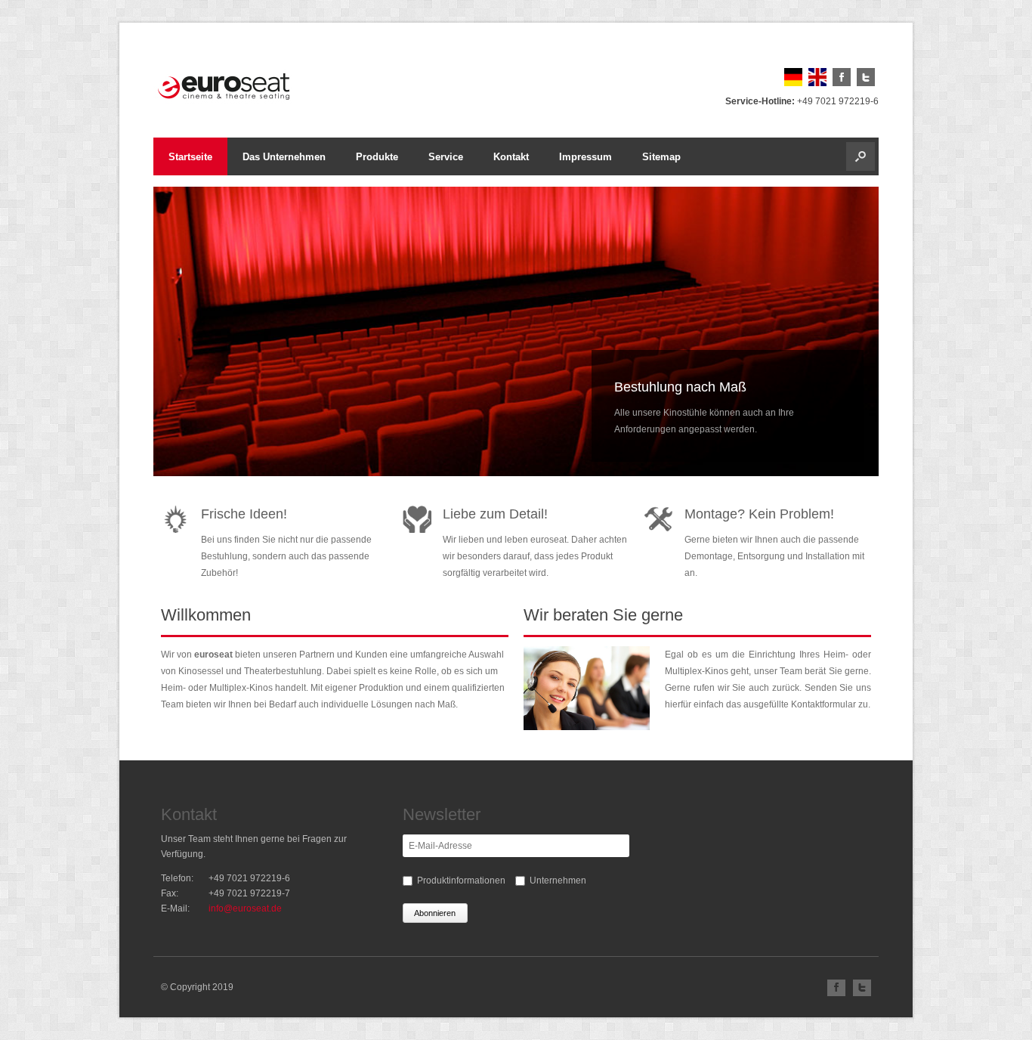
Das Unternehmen (284, 156)
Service (445, 156)
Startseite (190, 156)
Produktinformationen (461, 880)
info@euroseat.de (245, 908)
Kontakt (511, 156)
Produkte (377, 156)
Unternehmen (558, 880)
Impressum (585, 156)
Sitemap (661, 156)
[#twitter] (868, 83)
